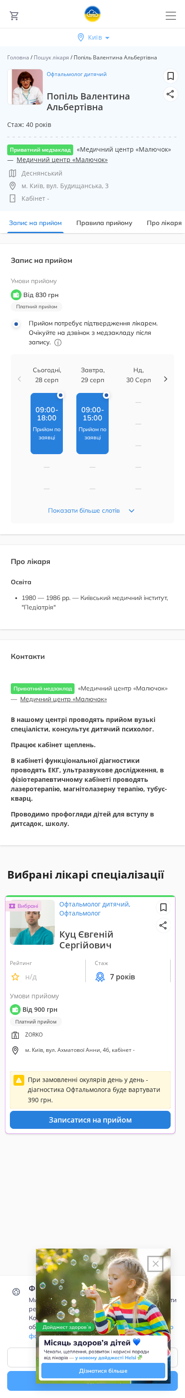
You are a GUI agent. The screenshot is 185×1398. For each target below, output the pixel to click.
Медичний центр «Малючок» (62, 159)
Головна (18, 57)
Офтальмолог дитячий (77, 74)
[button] (170, 94)
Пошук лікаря (51, 57)
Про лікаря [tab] (164, 223)
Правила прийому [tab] (104, 223)
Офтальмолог (80, 913)
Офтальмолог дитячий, (94, 904)
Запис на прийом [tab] (35, 223)
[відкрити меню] (171, 16)
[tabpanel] (92, 550)
